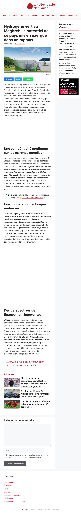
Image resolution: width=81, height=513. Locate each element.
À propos (7, 485)
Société (15, 15)
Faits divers (44, 15)
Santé (70, 15)
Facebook (9, 79)
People (62, 15)
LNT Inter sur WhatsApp (32, 198)
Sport (78, 15)
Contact (7, 489)
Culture (34, 15)
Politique (6, 15)
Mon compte (9, 482)
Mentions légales (10, 492)
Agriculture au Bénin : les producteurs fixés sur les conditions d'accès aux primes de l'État (68, 71)
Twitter (18, 79)
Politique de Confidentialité (14, 502)
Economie (25, 15)
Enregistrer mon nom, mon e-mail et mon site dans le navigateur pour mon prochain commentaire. (27, 456)
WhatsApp (28, 79)
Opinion (54, 15)
